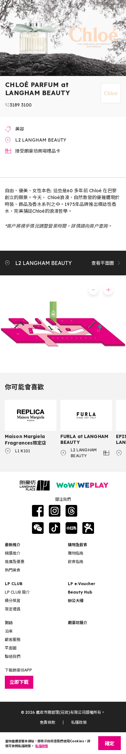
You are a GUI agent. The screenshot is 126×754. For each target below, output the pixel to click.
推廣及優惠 (14, 561)
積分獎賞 (12, 600)
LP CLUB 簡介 (17, 592)
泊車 (9, 631)
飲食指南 (75, 561)
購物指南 (75, 553)
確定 (109, 743)
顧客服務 (12, 639)
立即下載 (19, 682)
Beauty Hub (80, 592)
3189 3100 (21, 105)
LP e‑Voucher (81, 583)
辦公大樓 (75, 600)
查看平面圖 (102, 263)
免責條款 (47, 722)
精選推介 (12, 553)
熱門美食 (12, 570)
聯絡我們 (12, 656)
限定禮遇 (12, 609)
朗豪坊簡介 (77, 622)
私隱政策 (79, 722)
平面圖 (10, 648)
